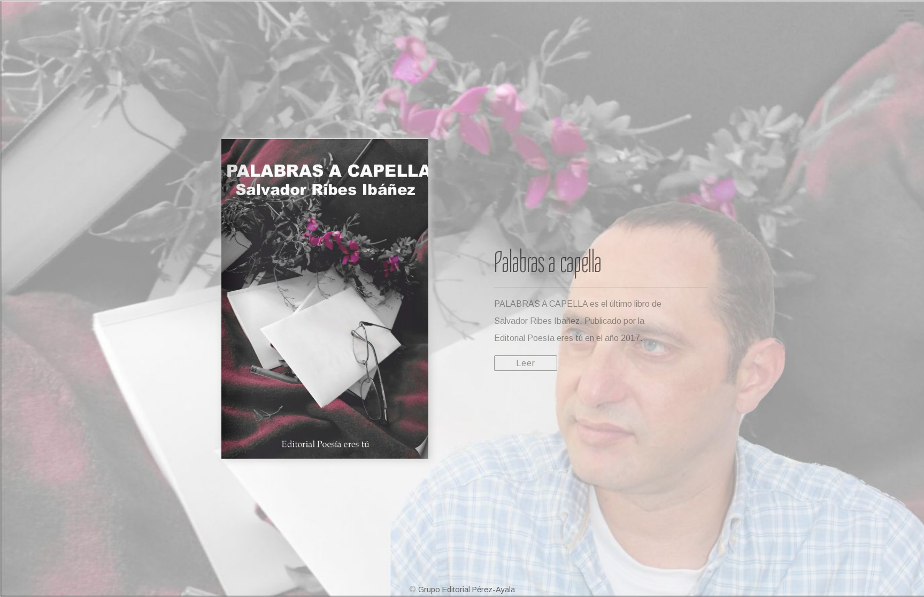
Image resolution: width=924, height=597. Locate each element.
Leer (525, 363)
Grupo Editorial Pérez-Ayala (466, 589)
